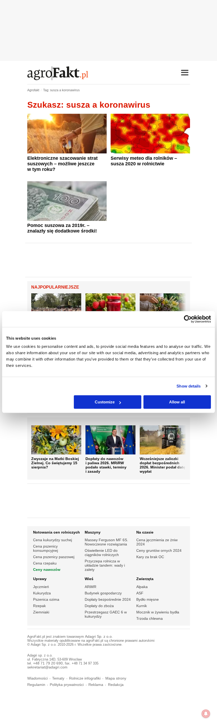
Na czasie (144, 532)
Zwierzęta (144, 579)
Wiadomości (37, 678)
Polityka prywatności (67, 685)
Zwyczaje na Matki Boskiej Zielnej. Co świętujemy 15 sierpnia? (55, 463)
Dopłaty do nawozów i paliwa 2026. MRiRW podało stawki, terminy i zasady (105, 465)
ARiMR (90, 587)
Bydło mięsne (147, 599)
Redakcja (116, 685)
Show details (189, 386)
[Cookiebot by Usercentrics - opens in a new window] (188, 319)
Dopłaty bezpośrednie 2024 (108, 599)
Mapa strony (115, 678)
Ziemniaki (41, 612)
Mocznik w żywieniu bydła (157, 612)
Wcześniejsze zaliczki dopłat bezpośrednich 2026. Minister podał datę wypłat (162, 465)
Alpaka (142, 587)
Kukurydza (42, 593)
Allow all (177, 402)
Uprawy (40, 579)
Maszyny (93, 532)
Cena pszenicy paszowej (53, 557)
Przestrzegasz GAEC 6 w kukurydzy (106, 614)
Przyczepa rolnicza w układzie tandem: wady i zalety (105, 565)
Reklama (95, 685)
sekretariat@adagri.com (47, 667)
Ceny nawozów (46, 569)
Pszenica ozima (46, 599)
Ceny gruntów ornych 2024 (159, 550)
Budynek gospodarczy (103, 593)
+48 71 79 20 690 (48, 663)
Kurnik (141, 606)
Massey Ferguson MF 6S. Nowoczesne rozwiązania (106, 542)
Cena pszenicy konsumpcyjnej (45, 548)
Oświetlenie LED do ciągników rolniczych (102, 552)
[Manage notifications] (206, 713)
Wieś (89, 579)
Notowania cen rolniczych (56, 532)
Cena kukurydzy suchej (52, 540)
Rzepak (39, 606)
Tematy (58, 678)
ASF (139, 593)
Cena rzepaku (45, 563)
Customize (105, 402)
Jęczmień (41, 587)
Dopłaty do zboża (99, 606)
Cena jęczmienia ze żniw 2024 (157, 542)
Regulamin (36, 685)
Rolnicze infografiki (85, 678)
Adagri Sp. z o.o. (99, 637)
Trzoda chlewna (149, 618)
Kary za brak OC (150, 557)
